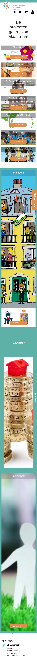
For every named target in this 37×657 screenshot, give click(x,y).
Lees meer (18, 57)
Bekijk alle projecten (18, 329)
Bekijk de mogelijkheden (18, 471)
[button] (15, 12)
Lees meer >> (18, 323)
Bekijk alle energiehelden (18, 633)
